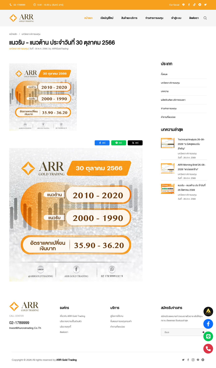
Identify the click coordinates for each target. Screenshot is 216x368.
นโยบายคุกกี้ (65, 327)
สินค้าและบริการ (129, 18)
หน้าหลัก (13, 34)
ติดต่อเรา (194, 18)
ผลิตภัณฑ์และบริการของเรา (173, 100)
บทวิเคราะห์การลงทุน (31, 34)
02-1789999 (19, 5)
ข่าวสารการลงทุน (154, 18)
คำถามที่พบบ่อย (168, 117)
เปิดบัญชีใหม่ (107, 18)
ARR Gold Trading (66, 360)
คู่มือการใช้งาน (116, 316)
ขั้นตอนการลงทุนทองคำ (121, 321)
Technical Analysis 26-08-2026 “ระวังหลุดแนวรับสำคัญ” (191, 144)
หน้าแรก (88, 18)
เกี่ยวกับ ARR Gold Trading (72, 316)
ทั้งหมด (164, 74)
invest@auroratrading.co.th (25, 328)
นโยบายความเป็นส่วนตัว (71, 321)
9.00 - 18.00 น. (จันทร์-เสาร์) (50, 5)
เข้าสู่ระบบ (176, 18)
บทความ (165, 91)
